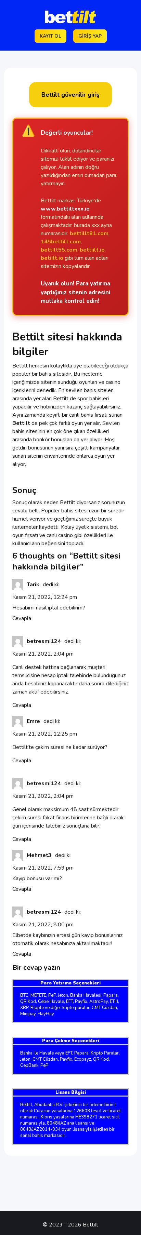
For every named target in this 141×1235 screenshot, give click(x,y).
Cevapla (21, 618)
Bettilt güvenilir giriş (70, 95)
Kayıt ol (50, 36)
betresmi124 (44, 641)
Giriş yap (90, 36)
